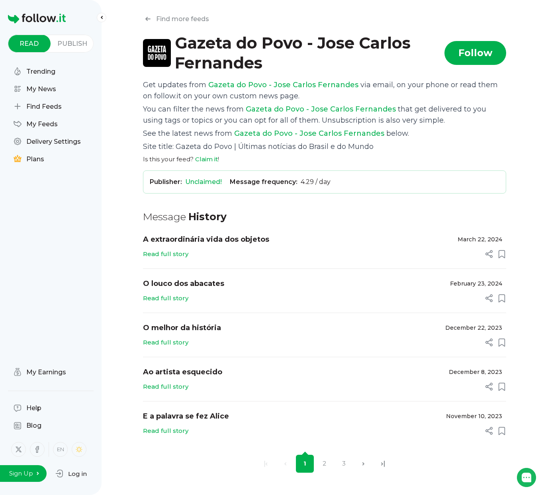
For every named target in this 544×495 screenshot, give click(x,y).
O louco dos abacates (183, 283)
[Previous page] (285, 464)
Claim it (206, 159)
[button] (71, 473)
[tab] (29, 44)
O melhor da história (182, 327)
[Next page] (363, 464)
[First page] (266, 464)
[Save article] (501, 254)
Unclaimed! (203, 182)
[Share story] (489, 254)
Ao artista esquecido (182, 372)
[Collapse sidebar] (101, 17)
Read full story (165, 254)
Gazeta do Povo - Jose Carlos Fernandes (283, 84)
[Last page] (383, 464)
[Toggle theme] (79, 449)
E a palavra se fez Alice (186, 416)
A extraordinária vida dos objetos (206, 239)
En (60, 449)
